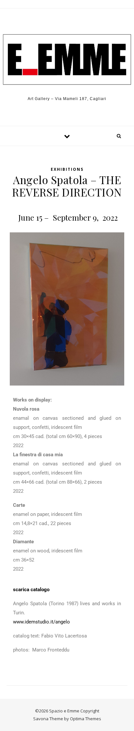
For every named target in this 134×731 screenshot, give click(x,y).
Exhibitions (67, 169)
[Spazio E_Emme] (67, 59)
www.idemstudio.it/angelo (41, 622)
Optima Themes (85, 719)
